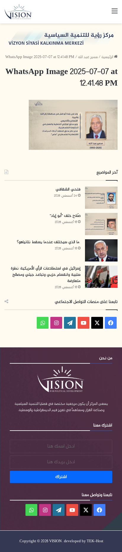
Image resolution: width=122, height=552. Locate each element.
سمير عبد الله (88, 57)
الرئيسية (107, 57)
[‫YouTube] (83, 323)
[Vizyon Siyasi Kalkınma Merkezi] (20, 11)
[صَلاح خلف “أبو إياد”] (101, 224)
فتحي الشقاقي (68, 189)
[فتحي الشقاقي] (101, 198)
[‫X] (97, 323)
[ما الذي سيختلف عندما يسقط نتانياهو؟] (101, 250)
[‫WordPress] (70, 323)
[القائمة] (115, 13)
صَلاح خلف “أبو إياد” (65, 215)
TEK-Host (95, 541)
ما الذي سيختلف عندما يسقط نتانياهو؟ (49, 242)
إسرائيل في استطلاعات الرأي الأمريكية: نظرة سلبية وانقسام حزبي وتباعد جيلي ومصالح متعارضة (46, 274)
